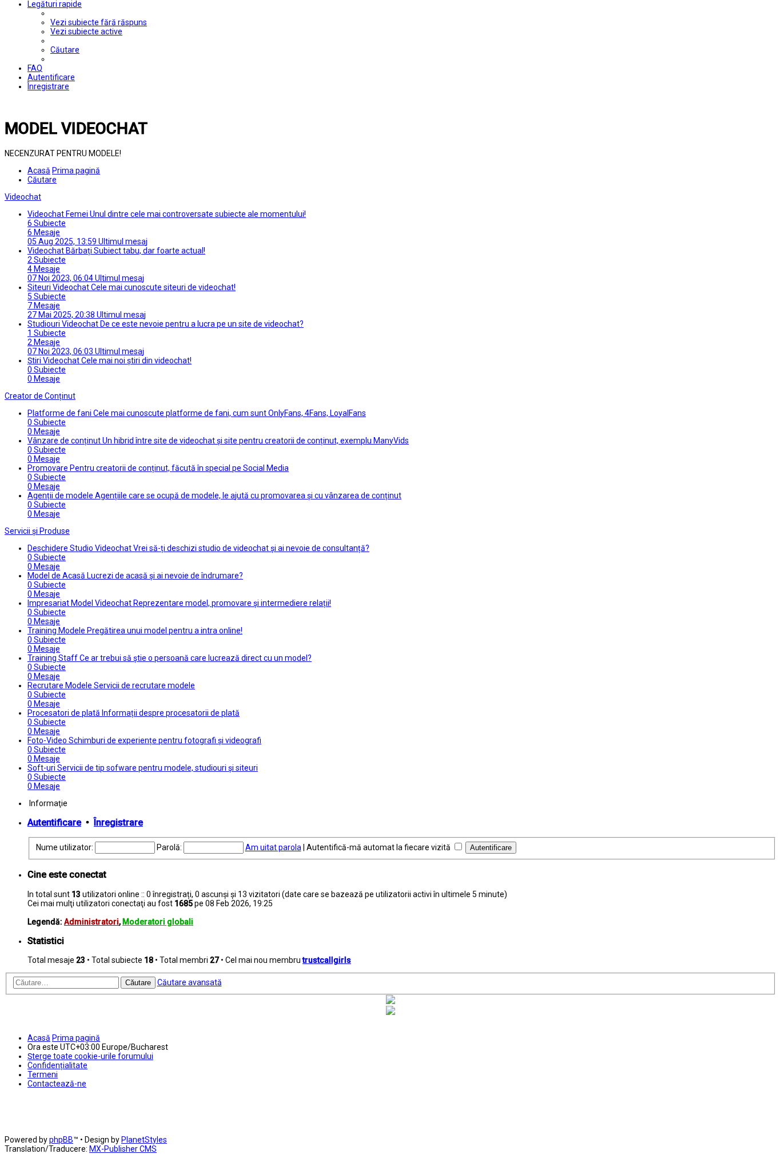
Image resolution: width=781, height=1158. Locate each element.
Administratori (91, 921)
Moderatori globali (157, 921)
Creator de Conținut (40, 395)
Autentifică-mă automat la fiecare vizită (379, 847)
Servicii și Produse (37, 531)
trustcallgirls (326, 960)
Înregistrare (118, 822)
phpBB (61, 1139)
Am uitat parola (273, 847)
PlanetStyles (144, 1139)
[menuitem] (98, 22)
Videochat (23, 196)
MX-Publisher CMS (123, 1148)
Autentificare (54, 822)
